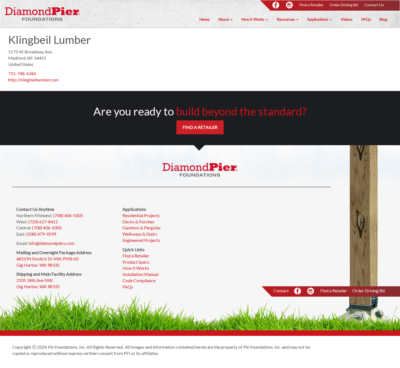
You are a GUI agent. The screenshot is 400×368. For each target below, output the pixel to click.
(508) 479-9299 (41, 233)
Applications (318, 19)
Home (204, 19)
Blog (383, 19)
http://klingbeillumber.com (33, 79)
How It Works (135, 267)
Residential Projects (141, 215)
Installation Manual (140, 274)
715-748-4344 (22, 73)
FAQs (366, 19)
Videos (347, 19)
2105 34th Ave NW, (35, 280)
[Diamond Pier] (42, 14)
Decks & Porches (138, 221)
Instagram (290, 5)
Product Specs (135, 261)
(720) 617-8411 (43, 221)
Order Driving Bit (344, 4)
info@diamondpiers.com (51, 243)
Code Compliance (139, 280)
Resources (286, 19)
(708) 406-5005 (68, 215)
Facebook (276, 5)
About (224, 19)
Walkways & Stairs (140, 233)
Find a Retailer (312, 4)
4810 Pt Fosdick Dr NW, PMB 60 (47, 258)
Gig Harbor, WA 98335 (38, 264)
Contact (281, 290)
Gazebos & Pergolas (141, 227)
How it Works (253, 19)
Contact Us (374, 4)
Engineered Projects (141, 240)
